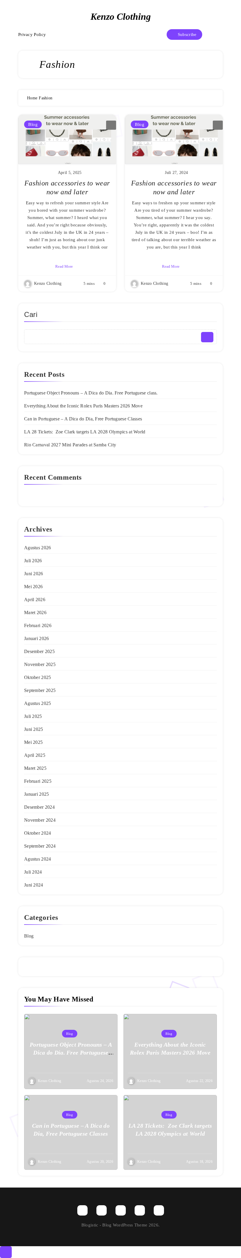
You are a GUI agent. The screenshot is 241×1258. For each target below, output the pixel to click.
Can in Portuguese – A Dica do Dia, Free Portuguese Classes (83, 418)
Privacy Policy (32, 34)
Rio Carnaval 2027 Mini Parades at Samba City (70, 444)
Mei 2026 (33, 586)
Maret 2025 (35, 768)
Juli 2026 (33, 560)
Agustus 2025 (37, 703)
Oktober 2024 (37, 833)
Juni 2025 (33, 729)
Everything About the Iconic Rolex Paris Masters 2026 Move (83, 405)
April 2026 (34, 599)
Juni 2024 (33, 884)
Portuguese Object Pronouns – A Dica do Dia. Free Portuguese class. (91, 392)
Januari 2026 (36, 638)
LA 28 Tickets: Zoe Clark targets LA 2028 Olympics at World (84, 431)
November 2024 (40, 820)
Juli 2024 (33, 871)
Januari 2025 (36, 794)
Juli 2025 (33, 716)
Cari (30, 314)
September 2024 (40, 845)
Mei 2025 (33, 742)
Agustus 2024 (37, 858)
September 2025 (40, 690)
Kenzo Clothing (121, 16)
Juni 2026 (33, 573)
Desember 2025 (39, 651)
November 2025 (40, 664)
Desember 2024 (39, 807)
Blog (33, 124)
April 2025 (34, 755)
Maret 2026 (35, 612)
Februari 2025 (37, 781)
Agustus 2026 (37, 547)
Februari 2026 (37, 625)
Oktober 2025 (37, 677)
